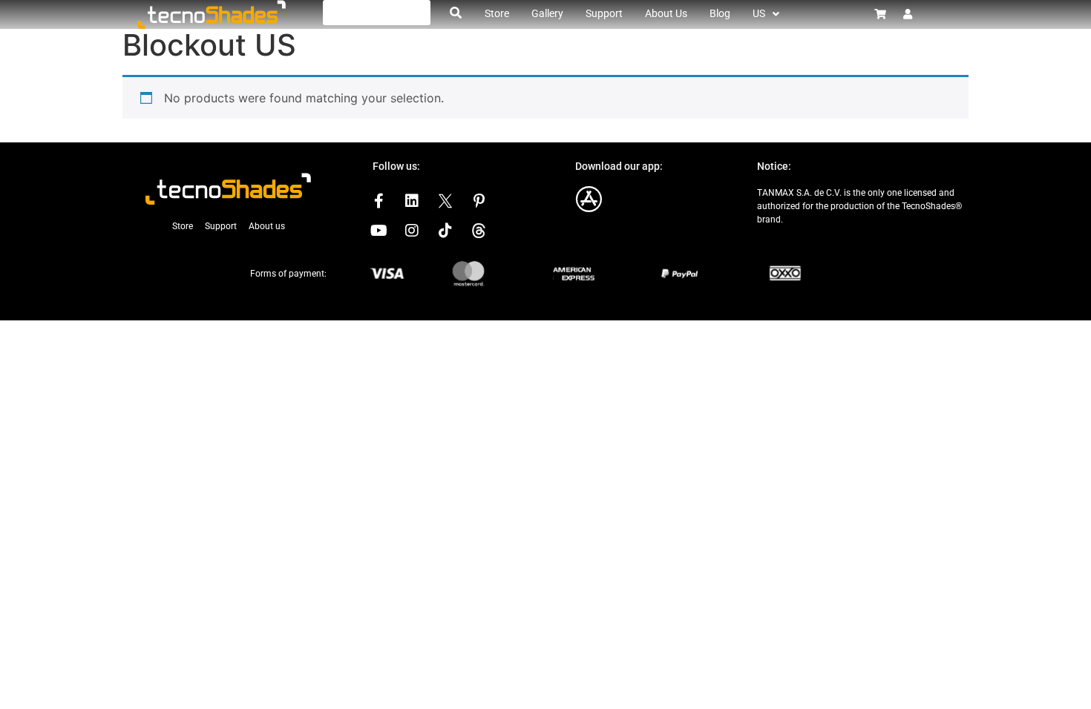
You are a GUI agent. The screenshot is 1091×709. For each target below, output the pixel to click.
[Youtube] (378, 230)
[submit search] (456, 12)
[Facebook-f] (378, 201)
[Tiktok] (445, 230)
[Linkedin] (412, 201)
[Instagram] (412, 230)
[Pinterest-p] (479, 201)
